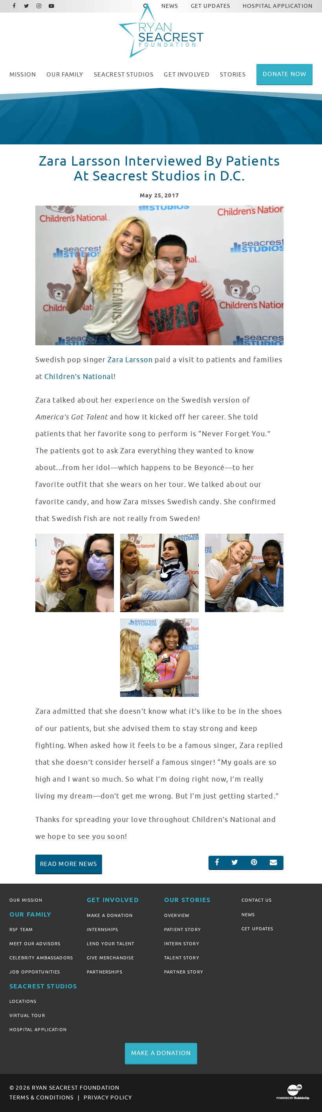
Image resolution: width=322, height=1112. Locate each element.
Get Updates (258, 929)
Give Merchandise (110, 958)
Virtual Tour (27, 1015)
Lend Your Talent (110, 943)
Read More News (68, 864)
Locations (23, 1001)
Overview (176, 915)
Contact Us (257, 900)
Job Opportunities (34, 972)
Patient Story (182, 929)
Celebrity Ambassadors (41, 958)
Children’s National (78, 376)
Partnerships (105, 972)
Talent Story (181, 958)
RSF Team (21, 929)
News (248, 914)
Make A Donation (110, 915)
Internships (103, 929)
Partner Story (183, 972)
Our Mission (26, 900)
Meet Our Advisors (34, 943)
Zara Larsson (130, 359)
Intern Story (181, 943)
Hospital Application (38, 1029)
